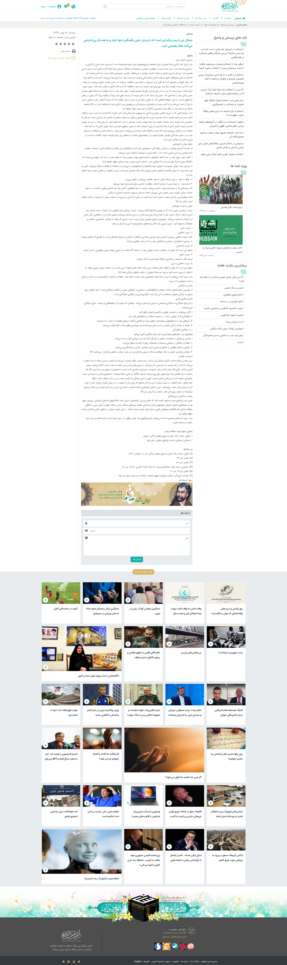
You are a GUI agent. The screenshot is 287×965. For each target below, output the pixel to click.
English (137, 961)
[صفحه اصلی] (78, 961)
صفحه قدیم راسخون (145, 18)
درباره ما (184, 961)
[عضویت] (69, 961)
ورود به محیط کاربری (160, 961)
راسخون (238, 18)
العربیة (146, 961)
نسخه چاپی (65, 51)
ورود (42, 6)
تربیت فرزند (195, 25)
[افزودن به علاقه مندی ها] (63, 961)
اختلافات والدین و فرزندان (174, 25)
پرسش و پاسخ (227, 25)
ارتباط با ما (194, 961)
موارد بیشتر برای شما (59, 58)
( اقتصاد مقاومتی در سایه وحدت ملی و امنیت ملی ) (59, 18)
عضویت (52, 6)
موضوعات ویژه (210, 25)
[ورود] (74, 961)
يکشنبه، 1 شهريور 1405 (87, 18)
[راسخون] (234, 11)
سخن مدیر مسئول (209, 961)
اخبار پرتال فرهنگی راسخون (174, 936)
